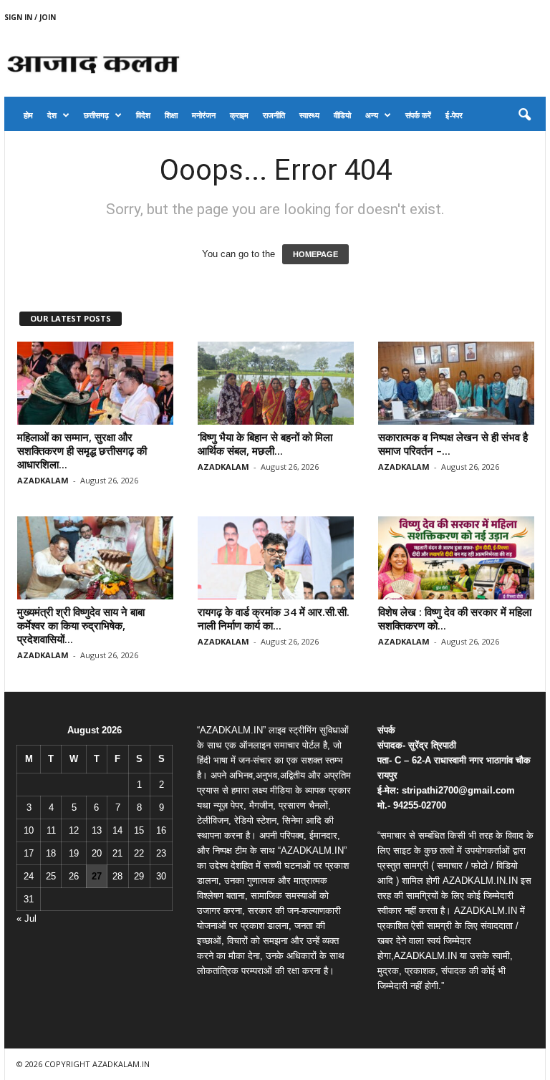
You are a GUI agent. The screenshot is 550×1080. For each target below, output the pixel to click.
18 (51, 853)
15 (139, 830)
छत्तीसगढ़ (96, 115)
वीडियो (342, 115)
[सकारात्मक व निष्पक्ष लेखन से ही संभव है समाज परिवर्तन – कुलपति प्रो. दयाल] (456, 383)
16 (161, 830)
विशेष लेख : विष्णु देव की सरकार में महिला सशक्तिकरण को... (454, 618)
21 (117, 853)
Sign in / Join (30, 17)
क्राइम (239, 115)
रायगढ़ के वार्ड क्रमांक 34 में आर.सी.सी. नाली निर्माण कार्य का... (273, 618)
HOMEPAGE (315, 254)
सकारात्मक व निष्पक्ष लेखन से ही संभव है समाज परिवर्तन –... (453, 444)
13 (97, 830)
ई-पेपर (454, 115)
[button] (524, 115)
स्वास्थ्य (309, 115)
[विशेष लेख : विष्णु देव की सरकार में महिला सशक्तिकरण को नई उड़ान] (456, 557)
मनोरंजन (204, 115)
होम (28, 115)
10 (29, 830)
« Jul (26, 918)
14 (117, 830)
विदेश (143, 115)
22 (139, 853)
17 (29, 853)
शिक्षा (171, 115)
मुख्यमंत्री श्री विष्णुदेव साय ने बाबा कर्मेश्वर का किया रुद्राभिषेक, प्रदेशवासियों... (81, 625)
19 (74, 853)
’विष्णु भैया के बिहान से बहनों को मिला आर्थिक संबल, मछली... (265, 444)
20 (97, 853)
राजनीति (274, 115)
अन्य (371, 115)
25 (51, 876)
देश (52, 115)
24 (29, 876)
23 (161, 853)
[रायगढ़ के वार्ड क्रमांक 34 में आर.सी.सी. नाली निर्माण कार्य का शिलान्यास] (276, 557)
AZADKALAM (43, 480)
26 (74, 876)
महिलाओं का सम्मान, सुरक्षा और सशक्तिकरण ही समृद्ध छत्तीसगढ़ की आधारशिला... (82, 450)
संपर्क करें (418, 115)
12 (74, 830)
